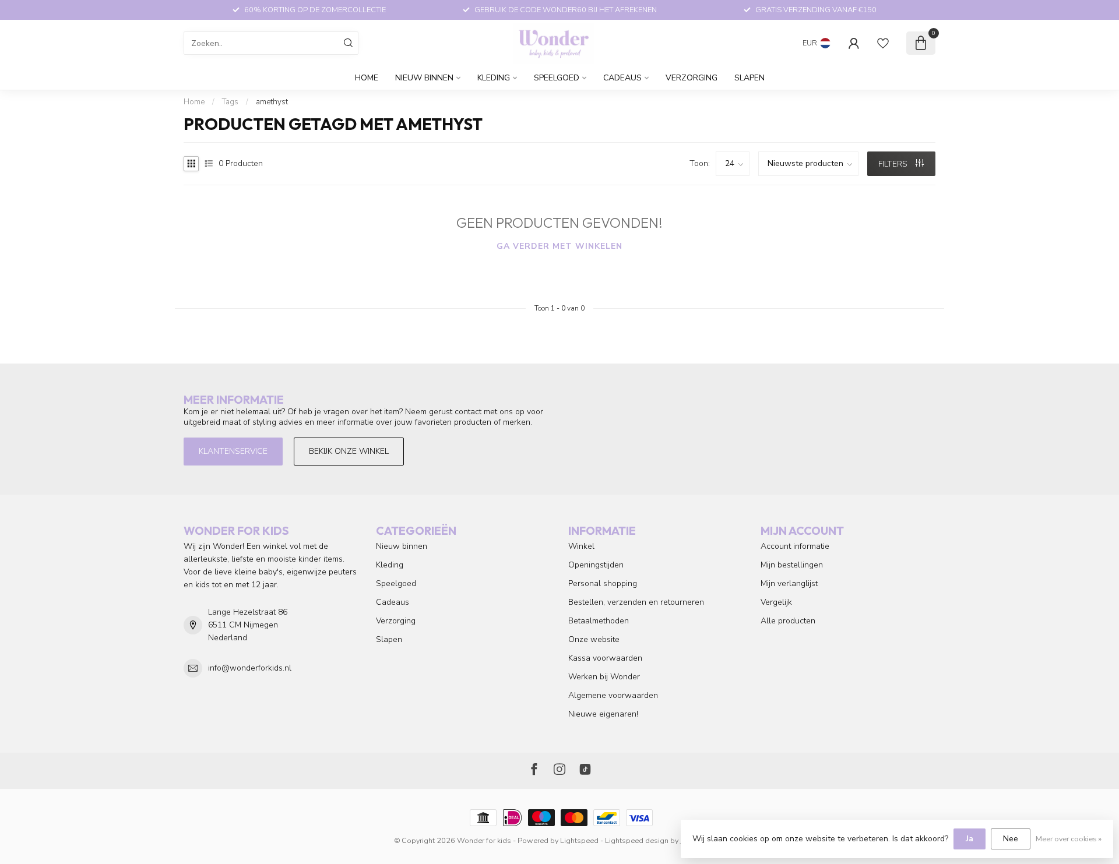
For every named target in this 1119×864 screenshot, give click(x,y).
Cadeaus (622, 77)
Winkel (581, 546)
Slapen (749, 77)
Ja (969, 838)
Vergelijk (776, 602)
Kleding (493, 77)
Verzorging (691, 77)
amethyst (272, 102)
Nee (1010, 838)
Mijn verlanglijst (789, 583)
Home (366, 77)
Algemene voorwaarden (613, 695)
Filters (894, 164)
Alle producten (788, 620)
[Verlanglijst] (883, 43)
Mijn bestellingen (792, 564)
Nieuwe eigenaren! (603, 714)
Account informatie (795, 546)
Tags (230, 102)
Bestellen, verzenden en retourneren (636, 602)
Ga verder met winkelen (559, 246)
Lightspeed (579, 840)
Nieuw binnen (424, 77)
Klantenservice (233, 451)
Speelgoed (556, 77)
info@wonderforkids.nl (249, 667)
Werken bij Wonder (604, 676)
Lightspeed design (636, 840)
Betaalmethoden (598, 620)
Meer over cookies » (1069, 839)
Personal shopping (602, 583)
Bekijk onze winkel (349, 451)
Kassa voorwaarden (605, 658)
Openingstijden (596, 564)
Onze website (594, 639)
